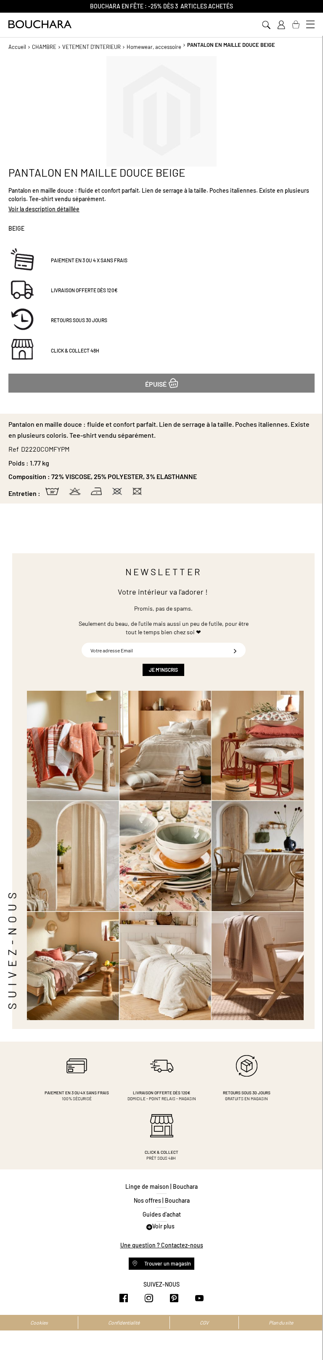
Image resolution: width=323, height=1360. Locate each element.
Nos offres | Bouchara (162, 1200)
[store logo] (39, 24)
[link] (281, 25)
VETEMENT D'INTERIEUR (91, 46)
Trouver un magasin (167, 1263)
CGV (204, 1322)
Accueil (17, 46)
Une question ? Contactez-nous (161, 1245)
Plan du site (281, 1322)
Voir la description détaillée (43, 209)
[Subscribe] (235, 650)
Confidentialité (124, 1322)
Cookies (39, 1322)
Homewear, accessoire (154, 46)
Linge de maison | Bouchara (161, 1186)
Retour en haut (308, 1336)
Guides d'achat (162, 1214)
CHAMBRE (44, 46)
